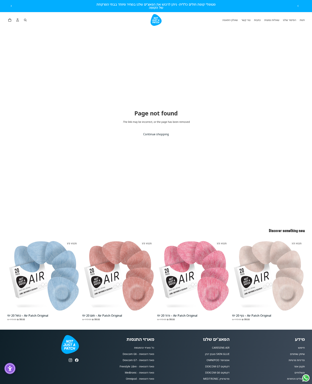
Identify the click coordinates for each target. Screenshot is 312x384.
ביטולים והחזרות (296, 378)
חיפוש (301, 347)
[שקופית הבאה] (11, 6)
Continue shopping (156, 134)
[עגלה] (10, 20)
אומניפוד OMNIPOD (218, 360)
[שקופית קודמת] (298, 6)
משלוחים (299, 372)
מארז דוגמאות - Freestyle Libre (137, 366)
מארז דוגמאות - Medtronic (139, 372)
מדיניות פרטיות (297, 360)
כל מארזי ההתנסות (144, 347)
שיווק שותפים (297, 354)
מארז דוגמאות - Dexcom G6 (138, 354)
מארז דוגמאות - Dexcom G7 (138, 360)
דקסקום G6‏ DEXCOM (217, 372)
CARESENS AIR (220, 347)
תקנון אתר (299, 366)
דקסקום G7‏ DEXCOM (217, 366)
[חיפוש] (25, 20)
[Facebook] (77, 360)
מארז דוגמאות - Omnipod (140, 378)
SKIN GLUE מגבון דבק (217, 354)
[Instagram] (70, 360)
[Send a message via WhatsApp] (306, 378)
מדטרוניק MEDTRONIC (216, 378)
